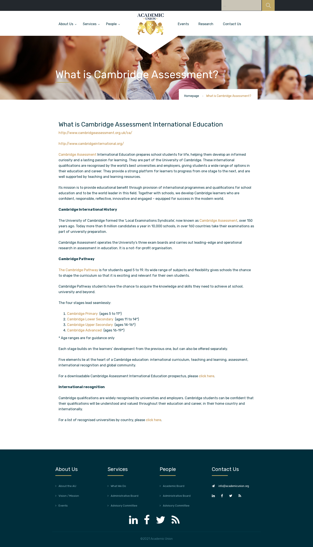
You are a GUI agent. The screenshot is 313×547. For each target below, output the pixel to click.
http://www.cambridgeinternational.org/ (91, 144)
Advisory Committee (124, 505)
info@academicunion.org (233, 486)
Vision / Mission (69, 495)
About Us (66, 24)
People (111, 24)
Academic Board (173, 486)
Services (89, 24)
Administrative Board (124, 495)
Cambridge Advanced (85, 330)
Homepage (191, 96)
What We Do (118, 486)
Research (205, 24)
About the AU (67, 486)
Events (183, 24)
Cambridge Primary (83, 314)
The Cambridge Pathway (78, 270)
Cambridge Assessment (77, 155)
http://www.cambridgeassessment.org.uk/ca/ (95, 133)
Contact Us (232, 24)
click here (206, 376)
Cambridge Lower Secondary (90, 319)
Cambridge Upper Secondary (90, 325)
